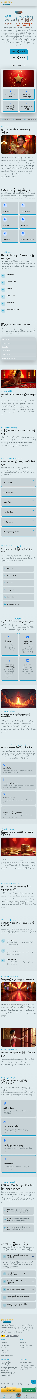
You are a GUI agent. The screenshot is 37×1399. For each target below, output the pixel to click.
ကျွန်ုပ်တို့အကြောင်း (6, 1362)
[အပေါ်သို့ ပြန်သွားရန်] (33, 1381)
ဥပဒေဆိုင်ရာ (4, 1370)
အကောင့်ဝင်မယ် (18, 57)
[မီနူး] (33, 3)
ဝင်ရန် (29, 1390)
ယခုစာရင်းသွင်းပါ (11, 1389)
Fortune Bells (6, 343)
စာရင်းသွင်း (23, 1343)
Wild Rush (5, 339)
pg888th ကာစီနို (5, 1375)
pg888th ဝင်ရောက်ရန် (26, 1345)
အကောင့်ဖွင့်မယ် (18, 51)
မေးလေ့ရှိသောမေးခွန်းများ (8, 1373)
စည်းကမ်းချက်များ (6, 1365)
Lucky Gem (6, 354)
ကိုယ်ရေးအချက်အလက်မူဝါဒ (9, 1368)
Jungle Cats (6, 351)
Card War (5, 347)
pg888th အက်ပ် (24, 1348)
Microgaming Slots (8, 358)
